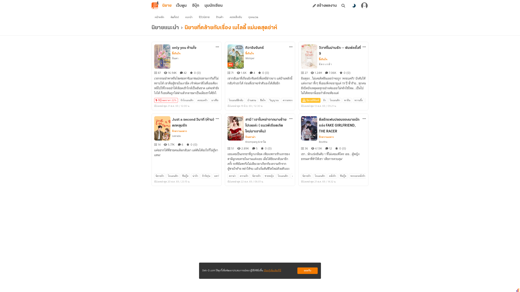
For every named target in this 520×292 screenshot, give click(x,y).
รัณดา (175, 58)
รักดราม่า (250, 137)
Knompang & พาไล (255, 142)
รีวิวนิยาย (204, 17)
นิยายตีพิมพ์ (313, 100)
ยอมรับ (307, 270)
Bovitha (323, 142)
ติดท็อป (175, 17)
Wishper (250, 58)
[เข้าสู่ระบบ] (364, 6)
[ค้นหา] (343, 6)
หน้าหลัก (159, 17)
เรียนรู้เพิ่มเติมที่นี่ (272, 270)
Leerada (176, 136)
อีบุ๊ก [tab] (195, 6)
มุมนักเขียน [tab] (214, 6)
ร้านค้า (219, 17)
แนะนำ (188, 17)
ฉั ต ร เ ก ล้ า (325, 64)
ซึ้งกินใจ (176, 53)
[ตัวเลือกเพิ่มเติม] (217, 46)
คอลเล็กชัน (236, 17)
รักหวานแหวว (179, 131)
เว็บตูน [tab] (181, 6)
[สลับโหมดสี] (354, 6)
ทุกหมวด (253, 17)
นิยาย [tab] (167, 6)
